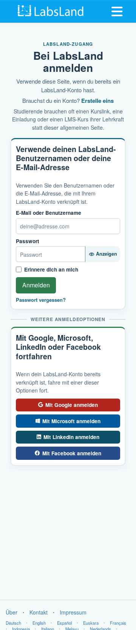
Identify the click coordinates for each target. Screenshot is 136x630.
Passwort (27, 241)
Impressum (73, 612)
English (39, 623)
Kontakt (38, 612)
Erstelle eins (97, 100)
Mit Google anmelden (71, 404)
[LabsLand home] (51, 10)
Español (64, 623)
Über (11, 612)
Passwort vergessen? (41, 299)
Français (118, 623)
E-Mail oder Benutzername (48, 212)
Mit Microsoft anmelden (71, 421)
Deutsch (13, 623)
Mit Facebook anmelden (71, 453)
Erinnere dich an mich (51, 269)
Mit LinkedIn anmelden (71, 437)
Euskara (91, 623)
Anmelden (36, 285)
